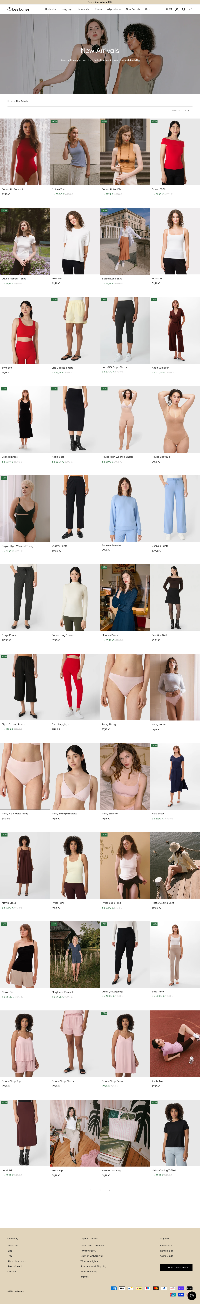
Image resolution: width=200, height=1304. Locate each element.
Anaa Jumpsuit (160, 368)
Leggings (67, 9)
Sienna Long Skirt (112, 279)
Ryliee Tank (58, 903)
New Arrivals (133, 9)
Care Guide (166, 1256)
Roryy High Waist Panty (15, 814)
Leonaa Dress (10, 457)
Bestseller (50, 9)
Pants (98, 9)
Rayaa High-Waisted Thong (17, 546)
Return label (167, 1251)
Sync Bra (7, 368)
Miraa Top (57, 1171)
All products (114, 9)
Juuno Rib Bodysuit (13, 189)
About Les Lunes (17, 1261)
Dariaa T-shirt (160, 189)
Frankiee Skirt (159, 635)
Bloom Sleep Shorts (63, 1081)
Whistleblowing (89, 1271)
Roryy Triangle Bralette (64, 814)
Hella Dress (158, 814)
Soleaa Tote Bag (111, 1171)
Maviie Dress (9, 903)
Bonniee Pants (160, 546)
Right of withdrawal (91, 1256)
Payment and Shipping (93, 1266)
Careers (12, 1271)
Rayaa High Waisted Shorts (117, 457)
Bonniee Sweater (111, 545)
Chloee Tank (59, 189)
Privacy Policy (88, 1251)
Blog (10, 1251)
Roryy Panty (158, 724)
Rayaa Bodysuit (161, 457)
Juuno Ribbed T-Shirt (14, 279)
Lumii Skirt (7, 1170)
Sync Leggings (60, 724)
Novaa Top (8, 992)
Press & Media (15, 1266)
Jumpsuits (84, 9)
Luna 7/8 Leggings (112, 992)
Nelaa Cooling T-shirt (164, 1170)
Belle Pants (158, 992)
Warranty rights (89, 1261)
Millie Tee (57, 278)
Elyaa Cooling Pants (13, 724)
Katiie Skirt (58, 457)
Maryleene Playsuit (62, 992)
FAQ (10, 1256)
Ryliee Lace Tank (111, 903)
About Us (13, 1246)
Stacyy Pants (59, 546)
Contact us (166, 1246)
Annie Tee (157, 1081)
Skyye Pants (9, 635)
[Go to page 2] (109, 1190)
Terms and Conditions (92, 1246)
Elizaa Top (157, 278)
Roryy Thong (109, 724)
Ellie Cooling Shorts (62, 368)
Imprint (84, 1277)
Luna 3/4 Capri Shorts (114, 367)
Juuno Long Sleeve (62, 635)
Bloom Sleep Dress (112, 1081)
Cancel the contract (176, 1267)
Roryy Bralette (110, 814)
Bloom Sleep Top (11, 1081)
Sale (147, 9)
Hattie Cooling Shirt (163, 903)
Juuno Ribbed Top (112, 189)
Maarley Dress (110, 635)
